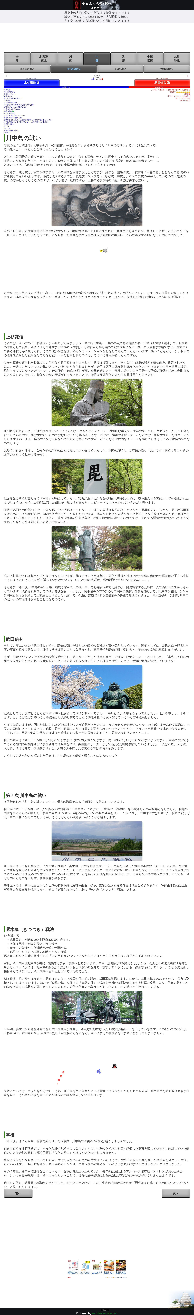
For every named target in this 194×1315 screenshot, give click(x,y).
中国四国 (150, 58)
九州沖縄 (177, 58)
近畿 (123, 58)
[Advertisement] (97, 38)
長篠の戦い (120, 69)
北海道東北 (43, 58)
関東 (70, 58)
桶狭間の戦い (167, 69)
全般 (17, 58)
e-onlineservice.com (105, 1313)
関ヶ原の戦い (27, 69)
